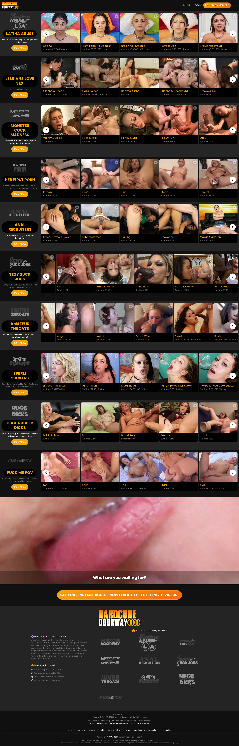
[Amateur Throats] (110, 679)
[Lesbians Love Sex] (187, 642)
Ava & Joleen (51, 91)
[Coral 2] (178, 417)
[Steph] (139, 174)
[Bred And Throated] (100, 28)
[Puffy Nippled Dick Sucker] (100, 368)
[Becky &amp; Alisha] (100, 73)
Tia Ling (86, 237)
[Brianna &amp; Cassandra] (139, 73)
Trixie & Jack (50, 137)
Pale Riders (207, 45)
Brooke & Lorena (210, 286)
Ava (123, 485)
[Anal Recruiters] (148, 660)
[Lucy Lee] (218, 467)
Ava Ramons (169, 485)
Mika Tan (205, 237)
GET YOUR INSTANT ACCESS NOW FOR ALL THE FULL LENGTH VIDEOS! (119, 594)
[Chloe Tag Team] (218, 120)
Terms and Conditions (97, 730)
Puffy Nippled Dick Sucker (98, 385)
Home (187, 5)
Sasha (165, 336)
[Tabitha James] (60, 219)
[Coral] (139, 417)
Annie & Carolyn (131, 286)
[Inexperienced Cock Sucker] (139, 368)
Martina (205, 336)
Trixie (46, 192)
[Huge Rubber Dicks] (187, 679)
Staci (85, 485)
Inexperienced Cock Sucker (138, 385)
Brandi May (50, 435)
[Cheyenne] (139, 219)
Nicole (204, 192)
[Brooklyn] (100, 417)
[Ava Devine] (178, 269)
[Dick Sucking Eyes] (218, 368)
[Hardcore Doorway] (10, 5)
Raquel (165, 192)
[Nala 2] (60, 318)
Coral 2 (165, 435)
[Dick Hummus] (178, 368)
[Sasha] (178, 318)
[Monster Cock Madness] (110, 660)
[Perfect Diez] (139, 28)
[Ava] (139, 467)
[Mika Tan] (218, 219)
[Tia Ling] (100, 219)
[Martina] (218, 318)
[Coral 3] (218, 417)
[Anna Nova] (100, 269)
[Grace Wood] (100, 318)
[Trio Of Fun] (139, 120)
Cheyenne (127, 237)
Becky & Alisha (91, 91)
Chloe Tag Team (210, 137)
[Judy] (178, 120)
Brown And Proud (171, 45)
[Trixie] (60, 174)
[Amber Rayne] (60, 269)
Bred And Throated (94, 45)
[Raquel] (178, 174)
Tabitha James (52, 237)
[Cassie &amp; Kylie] (218, 73)
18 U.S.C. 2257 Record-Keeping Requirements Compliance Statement (119, 723)
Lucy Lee (205, 485)
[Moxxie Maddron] (178, 219)
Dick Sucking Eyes (211, 385)
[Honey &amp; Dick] (100, 120)
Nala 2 (47, 336)
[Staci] (100, 467)
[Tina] (100, 174)
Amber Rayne (51, 286)
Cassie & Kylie (208, 91)
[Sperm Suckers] (148, 679)
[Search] (235, 5)
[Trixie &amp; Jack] (60, 120)
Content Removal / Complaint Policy (155, 730)
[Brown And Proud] (178, 28)
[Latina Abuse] (148, 642)
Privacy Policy (114, 730)
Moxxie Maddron (171, 237)
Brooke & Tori (169, 91)
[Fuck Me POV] (110, 697)
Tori (45, 485)
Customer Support (130, 730)
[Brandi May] (60, 417)
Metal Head (50, 385)
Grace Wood (90, 336)
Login (197, 5)
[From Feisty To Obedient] (60, 28)
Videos (77, 730)
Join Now (19, 48)
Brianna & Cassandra (135, 91)
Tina (84, 192)
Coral (124, 435)
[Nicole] (218, 174)
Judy (164, 137)
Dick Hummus (169, 385)
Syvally (125, 336)
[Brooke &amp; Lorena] (218, 269)
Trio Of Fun (128, 137)
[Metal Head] (60, 368)
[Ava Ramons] (178, 467)
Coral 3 (204, 435)
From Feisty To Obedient (58, 45)
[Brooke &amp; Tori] (178, 73)
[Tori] (60, 467)
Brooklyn (87, 435)
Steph (125, 192)
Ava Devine (168, 286)
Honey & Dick (90, 137)
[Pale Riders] (218, 28)
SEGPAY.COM (112, 737)
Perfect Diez (128, 45)
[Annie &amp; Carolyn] (139, 269)
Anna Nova (89, 286)
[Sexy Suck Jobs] (187, 660)
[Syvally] (139, 318)
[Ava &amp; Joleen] (60, 73)
